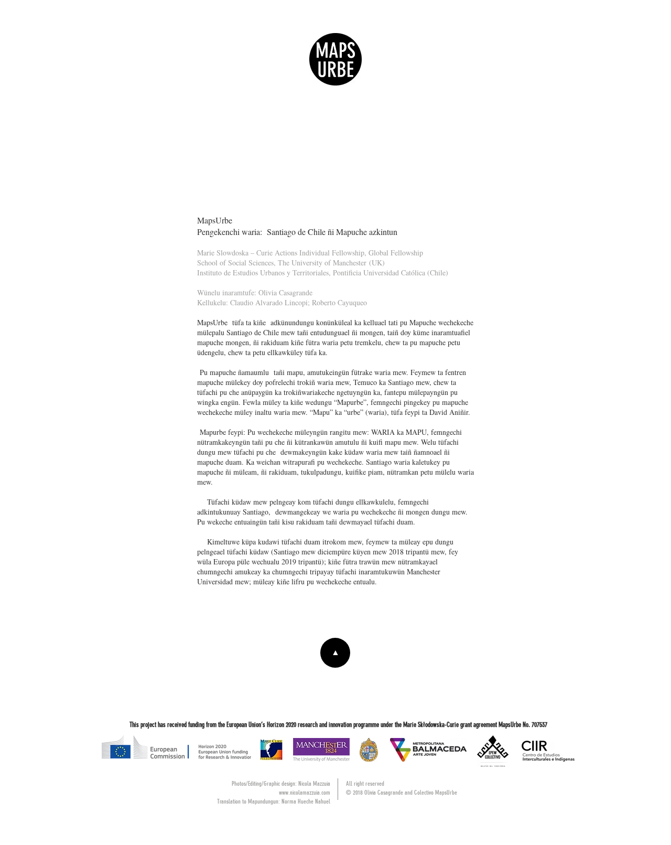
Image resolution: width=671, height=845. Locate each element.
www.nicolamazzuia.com (304, 792)
